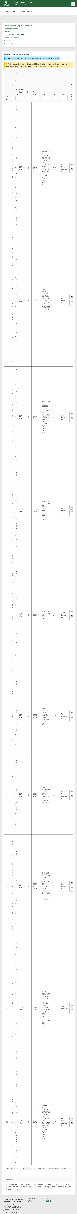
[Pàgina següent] (69, 1168)
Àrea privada (9, 44)
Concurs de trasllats (11, 38)
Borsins (7, 32)
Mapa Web (30, 1200)
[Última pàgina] (38, 1172)
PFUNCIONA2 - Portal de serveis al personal (24, 3)
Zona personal (9, 41)
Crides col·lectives (10, 29)
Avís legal (48, 1200)
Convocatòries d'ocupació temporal (17, 26)
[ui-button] (73, 4)
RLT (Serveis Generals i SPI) (14, 35)
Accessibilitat (40, 1199)
